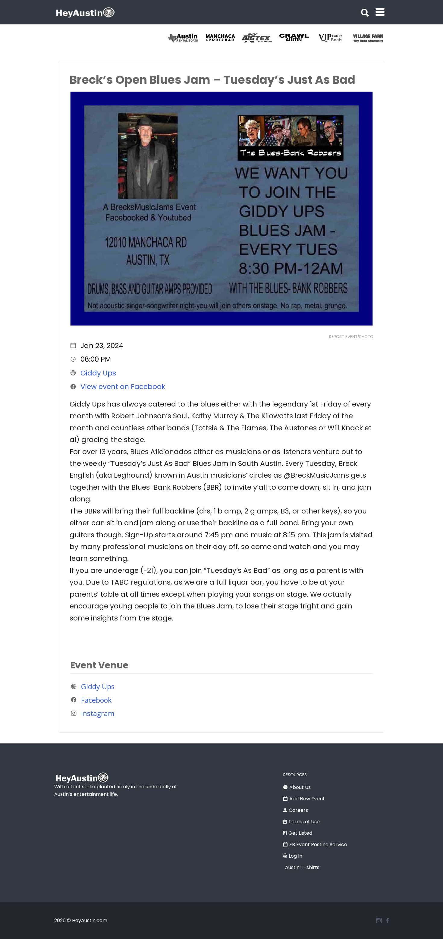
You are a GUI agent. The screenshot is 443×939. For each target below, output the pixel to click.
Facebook (96, 700)
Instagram (98, 713)
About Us (300, 787)
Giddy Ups (98, 373)
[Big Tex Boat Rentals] (305, 37)
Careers (298, 810)
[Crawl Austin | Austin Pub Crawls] (342, 37)
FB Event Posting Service (318, 844)
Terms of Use (304, 821)
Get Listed (300, 833)
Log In (295, 856)
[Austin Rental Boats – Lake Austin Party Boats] (231, 37)
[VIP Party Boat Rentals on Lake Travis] (379, 37)
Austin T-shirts (302, 867)
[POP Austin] (194, 37)
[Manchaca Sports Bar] (268, 37)
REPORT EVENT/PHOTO (351, 337)
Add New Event (307, 798)
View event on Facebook (122, 386)
